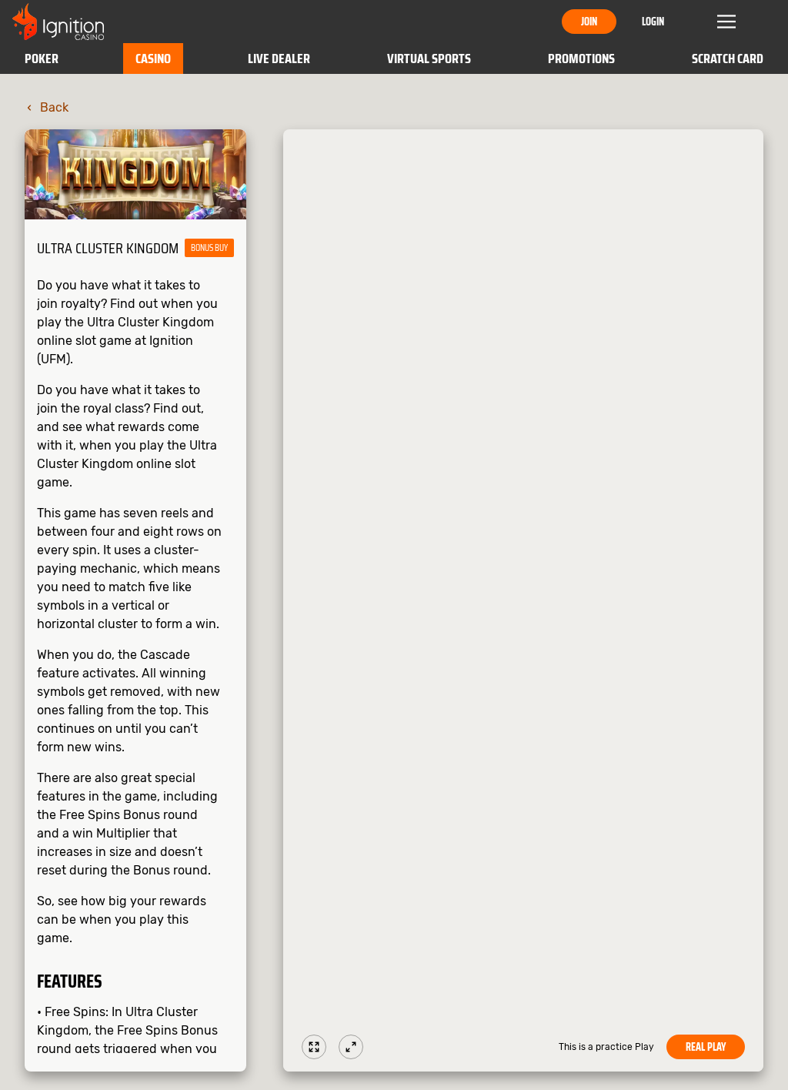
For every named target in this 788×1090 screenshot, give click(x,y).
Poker (41, 58)
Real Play (706, 1046)
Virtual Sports (429, 58)
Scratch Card (727, 58)
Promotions (581, 58)
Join (589, 21)
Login (653, 21)
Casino (153, 58)
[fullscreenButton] (314, 1047)
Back (54, 107)
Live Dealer (279, 58)
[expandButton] (351, 1047)
